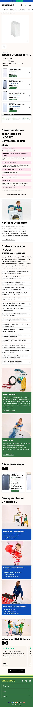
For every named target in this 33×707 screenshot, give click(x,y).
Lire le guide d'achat (8, 454)
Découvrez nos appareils (16, 671)
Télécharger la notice (9, 239)
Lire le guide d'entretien (9, 410)
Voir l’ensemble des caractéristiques (16, 194)
